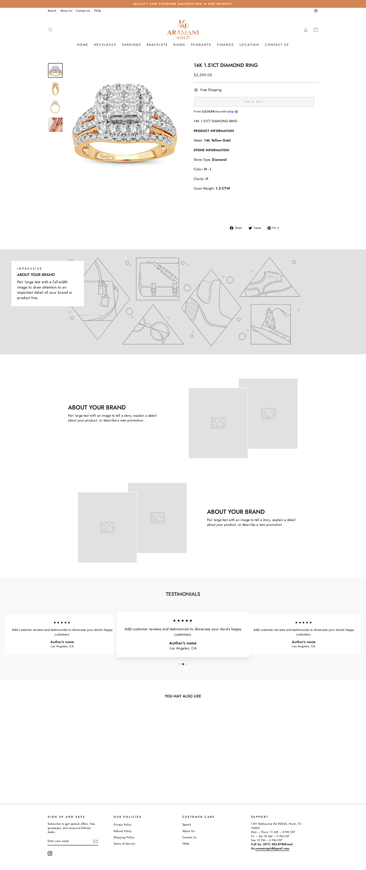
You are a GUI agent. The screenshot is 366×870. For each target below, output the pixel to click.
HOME (82, 45)
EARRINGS (131, 45)
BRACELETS (157, 45)
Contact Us (83, 11)
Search (52, 11)
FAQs (97, 11)
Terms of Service (124, 844)
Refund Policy (123, 831)
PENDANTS (201, 45)
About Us (66, 11)
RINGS (179, 45)
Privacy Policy (123, 825)
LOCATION (249, 45)
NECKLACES (105, 45)
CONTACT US (277, 45)
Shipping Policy (124, 837)
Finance (225, 45)
